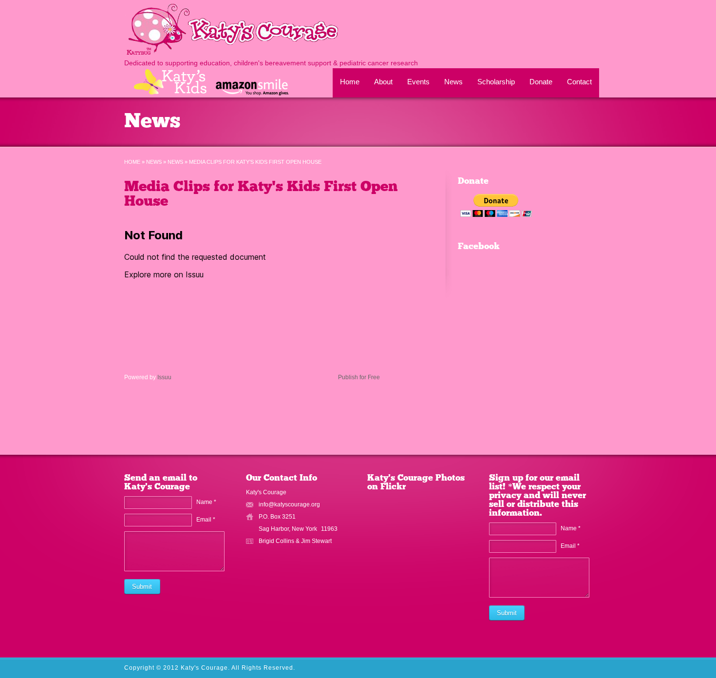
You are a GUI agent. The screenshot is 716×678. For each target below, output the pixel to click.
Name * (206, 502)
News (453, 81)
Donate (540, 81)
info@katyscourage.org (289, 504)
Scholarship (496, 81)
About (383, 81)
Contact (579, 81)
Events (418, 81)
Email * (205, 519)
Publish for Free (359, 377)
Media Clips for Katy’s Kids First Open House (260, 195)
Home (349, 81)
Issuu (164, 377)
